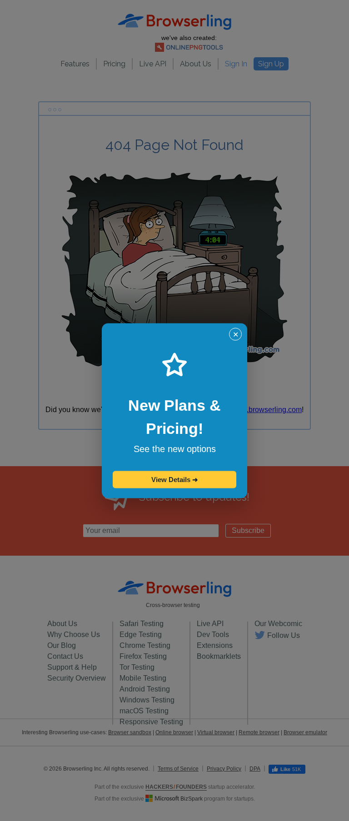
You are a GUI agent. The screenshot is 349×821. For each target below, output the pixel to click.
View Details (174, 479)
